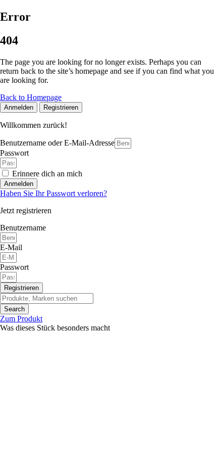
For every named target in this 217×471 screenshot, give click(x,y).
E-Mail (11, 247)
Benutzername (23, 227)
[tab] (18, 107)
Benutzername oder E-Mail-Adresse (57, 142)
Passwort (14, 153)
